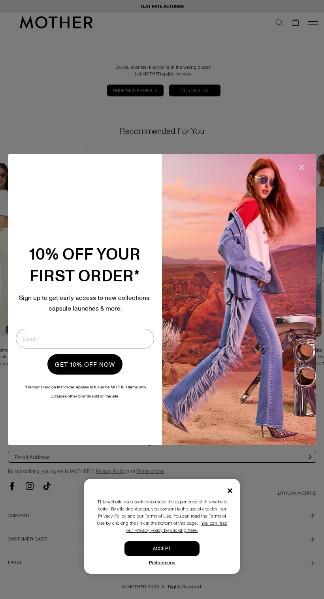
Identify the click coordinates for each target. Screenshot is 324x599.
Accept (162, 549)
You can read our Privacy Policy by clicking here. (177, 527)
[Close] (230, 490)
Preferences (162, 562)
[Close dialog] (301, 167)
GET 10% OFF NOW (85, 364)
